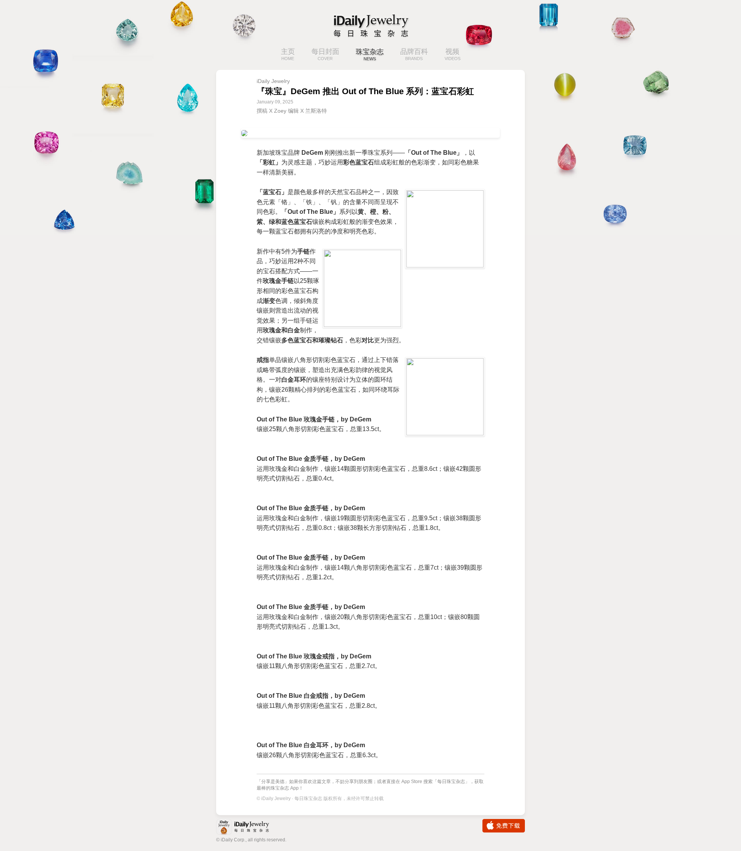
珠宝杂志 (370, 54)
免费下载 (503, 825)
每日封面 (325, 54)
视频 (452, 54)
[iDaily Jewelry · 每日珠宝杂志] (370, 25)
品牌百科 (414, 54)
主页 (288, 54)
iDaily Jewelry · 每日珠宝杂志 (249, 827)
